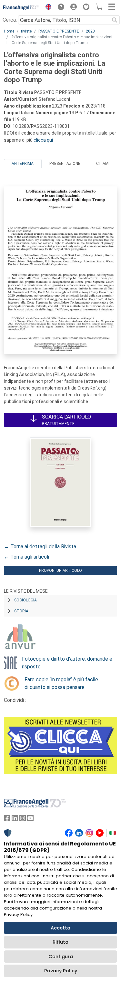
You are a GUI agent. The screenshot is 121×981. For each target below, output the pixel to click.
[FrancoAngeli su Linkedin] (15, 819)
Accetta (60, 928)
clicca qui (43, 140)
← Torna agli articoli (26, 557)
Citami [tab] (102, 163)
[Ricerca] (114, 19)
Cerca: (10, 20)
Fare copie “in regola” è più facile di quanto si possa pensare (61, 683)
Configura (60, 956)
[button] (47, 8)
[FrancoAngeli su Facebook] (7, 819)
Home (9, 31)
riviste (26, 31)
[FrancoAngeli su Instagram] (22, 819)
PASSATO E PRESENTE (58, 31)
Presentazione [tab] (64, 163)
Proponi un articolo (60, 570)
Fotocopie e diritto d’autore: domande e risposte (67, 663)
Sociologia (25, 600)
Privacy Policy (60, 970)
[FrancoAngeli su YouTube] (30, 819)
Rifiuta (60, 942)
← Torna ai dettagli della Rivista (40, 546)
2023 (90, 31)
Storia (21, 611)
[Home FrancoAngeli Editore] (21, 7)
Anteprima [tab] (23, 163)
